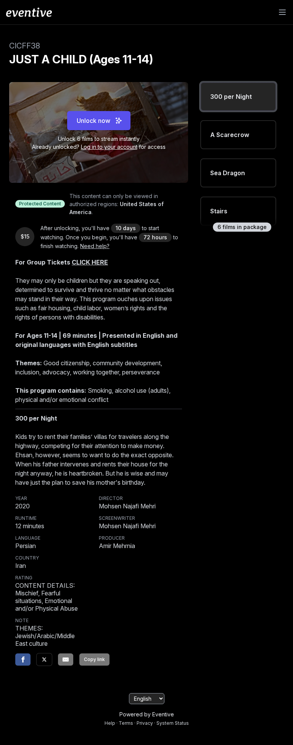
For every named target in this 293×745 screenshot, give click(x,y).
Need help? (94, 246)
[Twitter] (44, 659)
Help (110, 723)
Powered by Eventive (146, 714)
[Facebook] (23, 659)
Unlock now (93, 120)
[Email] (65, 659)
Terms (126, 723)
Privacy (145, 723)
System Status (172, 723)
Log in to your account (109, 147)
